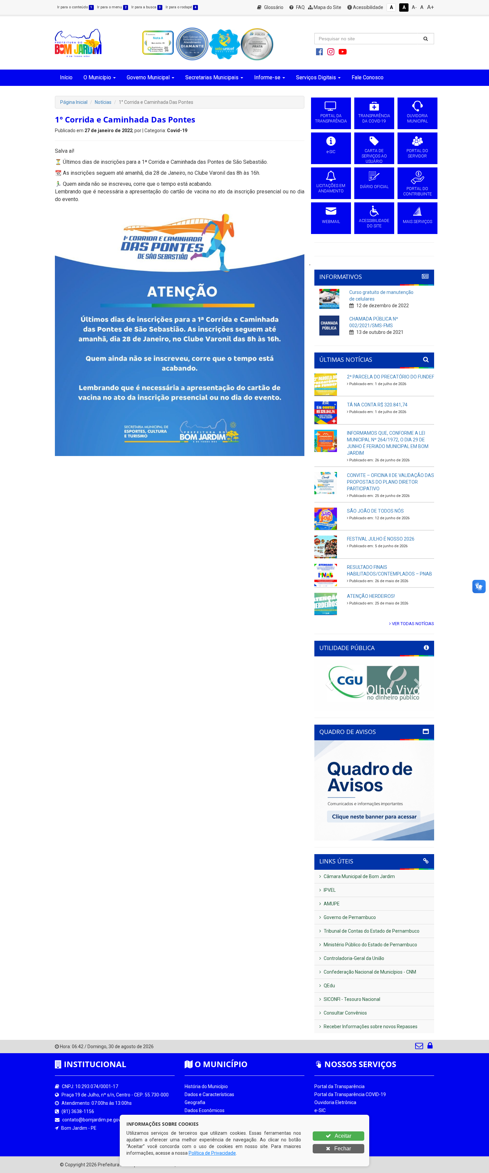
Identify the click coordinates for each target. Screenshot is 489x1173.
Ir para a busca (146, 7)
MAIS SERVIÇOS (417, 221)
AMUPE (331, 903)
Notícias (103, 102)
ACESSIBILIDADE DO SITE (374, 223)
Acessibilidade (367, 7)
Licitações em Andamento (342, 1126)
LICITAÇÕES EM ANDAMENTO (330, 188)
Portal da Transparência (339, 1086)
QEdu (329, 985)
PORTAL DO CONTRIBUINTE (417, 191)
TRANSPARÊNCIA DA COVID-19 (374, 118)
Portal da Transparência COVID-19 (350, 1094)
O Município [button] (97, 77)
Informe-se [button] (267, 77)
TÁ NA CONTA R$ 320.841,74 (377, 404)
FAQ (300, 7)
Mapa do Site (327, 7)
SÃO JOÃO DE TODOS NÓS (375, 511)
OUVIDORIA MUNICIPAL (417, 118)
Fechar (342, 1148)
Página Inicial (73, 102)
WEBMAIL (331, 221)
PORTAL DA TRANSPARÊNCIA (331, 118)
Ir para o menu (111, 7)
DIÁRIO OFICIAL (374, 186)
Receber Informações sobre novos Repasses (370, 1026)
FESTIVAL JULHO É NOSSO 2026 (380, 539)
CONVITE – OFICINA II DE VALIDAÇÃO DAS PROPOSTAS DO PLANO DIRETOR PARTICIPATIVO (390, 482)
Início (66, 77)
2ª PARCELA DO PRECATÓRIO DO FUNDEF (390, 376)
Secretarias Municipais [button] (212, 77)
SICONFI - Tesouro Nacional (351, 999)
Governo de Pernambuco (349, 917)
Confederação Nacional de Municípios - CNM (369, 972)
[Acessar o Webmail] (419, 1047)
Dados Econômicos (205, 1110)
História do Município (206, 1086)
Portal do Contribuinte (337, 1142)
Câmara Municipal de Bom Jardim (359, 876)
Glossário (273, 7)
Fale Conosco (368, 77)
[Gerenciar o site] (430, 1047)
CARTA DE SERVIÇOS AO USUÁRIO (374, 156)
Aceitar (342, 1136)
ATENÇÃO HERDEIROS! (371, 596)
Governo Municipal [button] (148, 77)
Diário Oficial (327, 1134)
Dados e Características (209, 1094)
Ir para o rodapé (181, 7)
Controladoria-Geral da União (353, 958)
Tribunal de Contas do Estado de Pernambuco (371, 931)
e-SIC (331, 151)
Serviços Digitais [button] (316, 77)
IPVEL (329, 890)
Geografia (195, 1102)
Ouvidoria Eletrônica (335, 1102)
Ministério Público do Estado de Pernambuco (370, 944)
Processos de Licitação (338, 1118)
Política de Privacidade (212, 1153)
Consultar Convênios (345, 1013)
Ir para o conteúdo (74, 7)
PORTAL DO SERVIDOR (417, 153)
